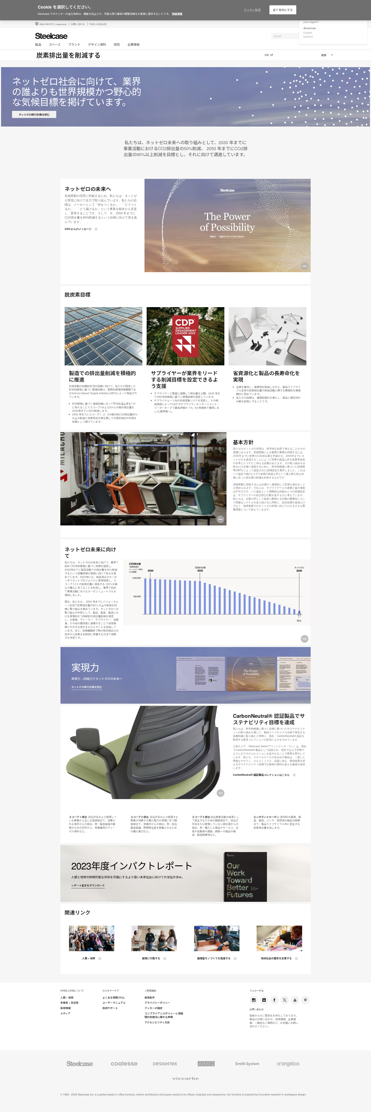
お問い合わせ (78, 24)
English (307, 32)
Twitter (284, 1000)
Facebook (274, 1000)
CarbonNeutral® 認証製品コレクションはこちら (261, 774)
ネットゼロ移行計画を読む (34, 114)
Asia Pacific (53, 24)
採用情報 (65, 1008)
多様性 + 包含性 (69, 1002)
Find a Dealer (98, 24)
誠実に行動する (151, 958)
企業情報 (134, 44)
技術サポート (110, 1008)
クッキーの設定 (153, 1008)
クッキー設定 (252, 10)
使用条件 (149, 997)
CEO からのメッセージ (78, 229)
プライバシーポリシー (157, 1002)
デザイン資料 (97, 44)
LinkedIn (264, 1000)
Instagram (253, 1000)
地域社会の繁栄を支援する (276, 958)
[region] (185, 10)
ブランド (74, 44)
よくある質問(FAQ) (113, 997)
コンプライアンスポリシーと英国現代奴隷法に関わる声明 (163, 1015)
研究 (117, 44)
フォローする (256, 990)
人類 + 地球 (88, 958)
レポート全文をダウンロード (88, 885)
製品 (38, 44)
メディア (65, 1013)
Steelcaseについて (72, 990)
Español (308, 36)
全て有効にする (283, 10)
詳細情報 (177, 14)
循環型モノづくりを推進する (214, 958)
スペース (55, 44)
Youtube (295, 1000)
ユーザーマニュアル (114, 1002)
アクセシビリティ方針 (157, 1022)
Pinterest (305, 1000)
